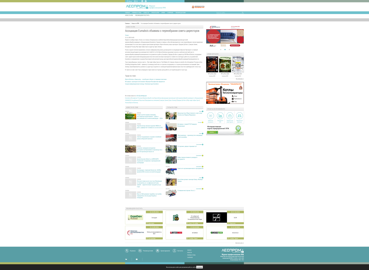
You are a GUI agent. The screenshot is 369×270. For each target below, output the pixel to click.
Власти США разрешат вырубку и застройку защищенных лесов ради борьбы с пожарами (149, 195)
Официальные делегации (239, 121)
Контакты (180, 251)
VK (142, 1)
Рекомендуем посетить (142, 15)
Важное (189, 250)
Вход (130, 1)
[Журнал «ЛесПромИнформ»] (147, 6)
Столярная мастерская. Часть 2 (186, 190)
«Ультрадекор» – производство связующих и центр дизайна (189, 136)
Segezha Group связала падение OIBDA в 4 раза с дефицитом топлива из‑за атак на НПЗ (150, 126)
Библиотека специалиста (210, 121)
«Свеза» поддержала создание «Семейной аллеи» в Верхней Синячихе (149, 138)
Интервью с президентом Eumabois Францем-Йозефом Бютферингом (145, 81)
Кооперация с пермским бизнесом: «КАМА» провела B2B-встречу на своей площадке (149, 171)
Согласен (199, 267)
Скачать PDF (212, 76)
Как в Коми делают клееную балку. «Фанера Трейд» (190, 180)
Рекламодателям (181, 13)
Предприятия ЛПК (220, 121)
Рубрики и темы (136, 13)
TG (146, 1)
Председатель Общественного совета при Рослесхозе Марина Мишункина (189, 114)
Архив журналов (165, 251)
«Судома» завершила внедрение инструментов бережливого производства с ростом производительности (149, 149)
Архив (163, 13)
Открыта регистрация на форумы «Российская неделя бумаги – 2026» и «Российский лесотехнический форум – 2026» (150, 116)
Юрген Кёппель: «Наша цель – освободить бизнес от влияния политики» (146, 79)
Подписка (132, 251)
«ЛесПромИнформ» (141, 96)
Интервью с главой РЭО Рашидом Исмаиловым (187, 125)
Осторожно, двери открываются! (187, 146)
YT (137, 259)
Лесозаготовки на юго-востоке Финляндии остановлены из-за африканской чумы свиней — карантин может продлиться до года (149, 184)
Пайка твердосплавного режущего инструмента (187, 158)
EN (137, 1)
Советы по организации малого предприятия (190, 168)
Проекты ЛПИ (155, 13)
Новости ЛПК (129, 15)
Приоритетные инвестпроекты (230, 121)
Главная (127, 13)
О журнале (170, 13)
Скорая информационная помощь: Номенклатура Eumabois (142, 84)
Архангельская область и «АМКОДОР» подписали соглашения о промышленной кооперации (148, 161)
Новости (146, 13)
